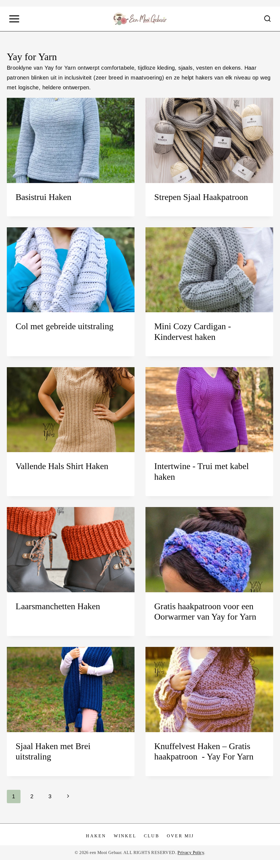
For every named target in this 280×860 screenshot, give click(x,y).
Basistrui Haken (43, 197)
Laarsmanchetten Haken (58, 606)
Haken (96, 836)
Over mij (180, 836)
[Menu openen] (14, 18)
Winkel (125, 836)
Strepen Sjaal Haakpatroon (201, 197)
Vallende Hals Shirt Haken (62, 466)
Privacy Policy (190, 852)
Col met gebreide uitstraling (64, 326)
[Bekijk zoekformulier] (267, 19)
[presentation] (71, 140)
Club (151, 836)
